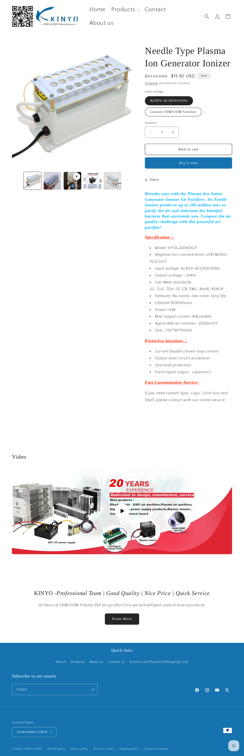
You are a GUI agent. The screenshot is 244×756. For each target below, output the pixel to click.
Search (61, 662)
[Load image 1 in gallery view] (32, 181)
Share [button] (154, 180)
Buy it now (188, 163)
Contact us (116, 662)
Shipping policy (129, 748)
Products (78, 662)
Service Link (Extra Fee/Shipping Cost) (158, 662)
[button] (125, 9)
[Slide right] (127, 181)
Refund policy (56, 748)
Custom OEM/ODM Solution (173, 112)
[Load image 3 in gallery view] (92, 181)
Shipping (151, 83)
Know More (122, 619)
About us (96, 662)
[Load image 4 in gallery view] (112, 181)
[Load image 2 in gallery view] (52, 181)
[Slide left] (17, 181)
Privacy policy (79, 748)
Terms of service (103, 748)
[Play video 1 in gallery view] (72, 181)
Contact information (155, 748)
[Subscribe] (92, 689)
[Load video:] (122, 511)
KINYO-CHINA (32, 748)
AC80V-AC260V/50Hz (169, 101)
